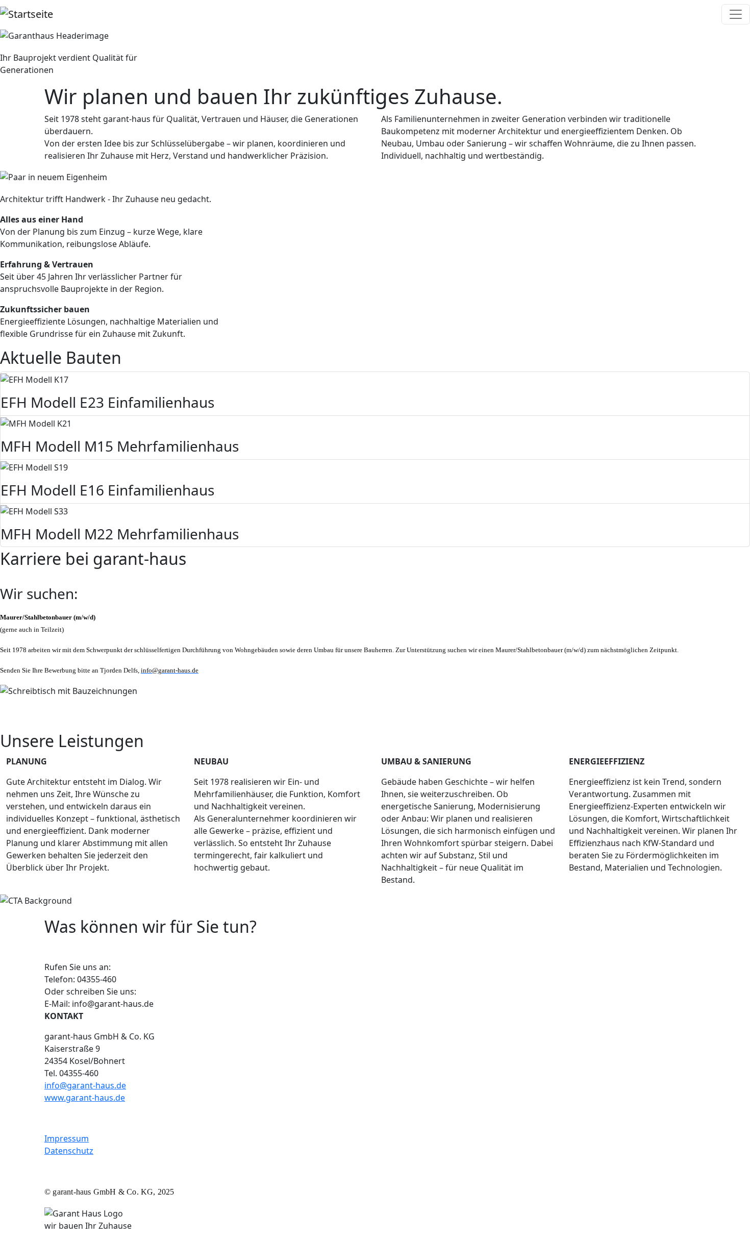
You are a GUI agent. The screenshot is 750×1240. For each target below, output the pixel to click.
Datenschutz (68, 1150)
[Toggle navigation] (735, 14)
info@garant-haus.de (85, 1085)
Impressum (66, 1138)
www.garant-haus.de (84, 1097)
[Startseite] (26, 14)
